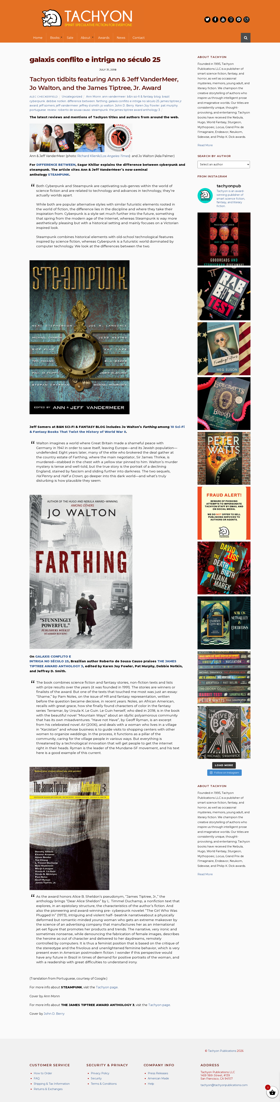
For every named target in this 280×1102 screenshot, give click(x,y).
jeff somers (47, 105)
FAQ (37, 1078)
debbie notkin (56, 101)
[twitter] (207, 20)
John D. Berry (124, 105)
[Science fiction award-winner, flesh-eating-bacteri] (224, 458)
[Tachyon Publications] (87, 30)
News (121, 38)
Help (151, 1083)
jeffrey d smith (89, 105)
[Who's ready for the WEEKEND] (224, 677)
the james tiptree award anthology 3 (134, 110)
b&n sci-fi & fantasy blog (144, 96)
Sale (70, 38)
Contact (139, 38)
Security (96, 1078)
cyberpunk (37, 101)
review (51, 110)
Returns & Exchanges (48, 1089)
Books (54, 38)
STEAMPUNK (58, 174)
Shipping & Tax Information (52, 1083)
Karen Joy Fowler (147, 105)
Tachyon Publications (222, 1051)
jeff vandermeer (67, 105)
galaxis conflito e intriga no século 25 (134, 101)
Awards (103, 38)
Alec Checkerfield (44, 96)
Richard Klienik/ (103, 156)
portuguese (38, 110)
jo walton (107, 105)
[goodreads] (231, 20)
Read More (205, 145)
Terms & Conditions (104, 1083)
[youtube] (223, 20)
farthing (101, 101)
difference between (81, 101)
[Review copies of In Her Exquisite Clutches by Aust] (224, 622)
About (85, 38)
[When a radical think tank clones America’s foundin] (224, 348)
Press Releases (158, 1073)
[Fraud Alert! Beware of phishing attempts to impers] (224, 513)
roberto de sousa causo (74, 110)
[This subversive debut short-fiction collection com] (224, 293)
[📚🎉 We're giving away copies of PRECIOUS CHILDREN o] (224, 239)
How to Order (43, 1073)
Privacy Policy (100, 1073)
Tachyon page (107, 987)
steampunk (100, 110)
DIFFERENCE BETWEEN (55, 165)
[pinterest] (239, 20)
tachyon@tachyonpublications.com (224, 1085)
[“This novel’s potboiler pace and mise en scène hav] (224, 568)
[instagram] (246, 20)
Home (37, 38)
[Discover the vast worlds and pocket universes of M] (224, 732)
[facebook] (215, 20)
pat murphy (169, 105)
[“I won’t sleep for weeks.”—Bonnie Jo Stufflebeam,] (224, 403)
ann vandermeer (114, 96)
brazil (165, 96)
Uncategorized (72, 96)
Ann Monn (93, 96)
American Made (158, 1078)
